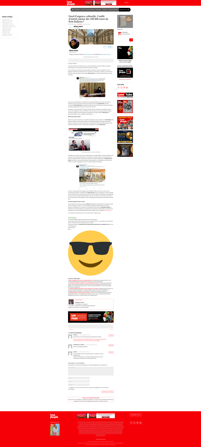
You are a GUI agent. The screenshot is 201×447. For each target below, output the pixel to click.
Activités (105, 9)
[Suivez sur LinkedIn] (127, 87)
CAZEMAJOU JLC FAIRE (78, 344)
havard (101, 426)
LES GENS (84, 428)
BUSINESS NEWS (116, 422)
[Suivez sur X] (121, 87)
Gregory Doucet (81, 426)
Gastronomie (119, 424)
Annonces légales (123, 9)
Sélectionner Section (100, 435)
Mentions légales (94, 444)
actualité (80, 422)
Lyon (106, 428)
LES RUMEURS (89, 428)
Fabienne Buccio (7, 22)
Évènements (98, 9)
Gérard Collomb (7, 34)
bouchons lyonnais (108, 422)
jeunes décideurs (107, 426)
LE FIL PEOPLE (116, 426)
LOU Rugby (102, 428)
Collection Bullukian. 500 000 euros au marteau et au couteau (83, 288)
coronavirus (87, 424)
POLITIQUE (80, 24)
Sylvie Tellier (6, 32)
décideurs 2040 (101, 424)
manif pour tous (111, 428)
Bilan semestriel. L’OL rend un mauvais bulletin (80, 280)
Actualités (77, 9)
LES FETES (80, 428)
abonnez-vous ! (135, 414)
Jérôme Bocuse (6, 28)
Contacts (126, 2)
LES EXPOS (121, 426)
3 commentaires (86, 24)
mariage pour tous (119, 428)
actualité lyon (86, 422)
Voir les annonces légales (125, 62)
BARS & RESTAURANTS (90, 9)
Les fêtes (83, 9)
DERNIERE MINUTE (94, 424)
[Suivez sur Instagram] (124, 87)
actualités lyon (93, 422)
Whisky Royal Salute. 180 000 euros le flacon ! (80, 292)
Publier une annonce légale (125, 60)
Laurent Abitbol (6, 29)
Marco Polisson (78, 299)
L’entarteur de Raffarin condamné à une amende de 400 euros (83, 283)
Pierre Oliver (6, 31)
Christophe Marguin (8, 25)
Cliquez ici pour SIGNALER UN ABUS (90, 397)
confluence (81, 424)
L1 (112, 426)
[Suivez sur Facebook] (118, 87)
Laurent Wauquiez (7, 21)
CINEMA (121, 422)
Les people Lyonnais (113, 9)
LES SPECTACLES (96, 428)
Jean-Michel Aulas (7, 24)
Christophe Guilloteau (9, 26)
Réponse (111, 335)
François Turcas (7, 35)
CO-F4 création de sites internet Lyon (105, 444)
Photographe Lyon (113, 444)
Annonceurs (89, 444)
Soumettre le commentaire (107, 391)
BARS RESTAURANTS (100, 422)
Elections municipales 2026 (111, 424)
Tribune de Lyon (107, 210)
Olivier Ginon (6, 19)
